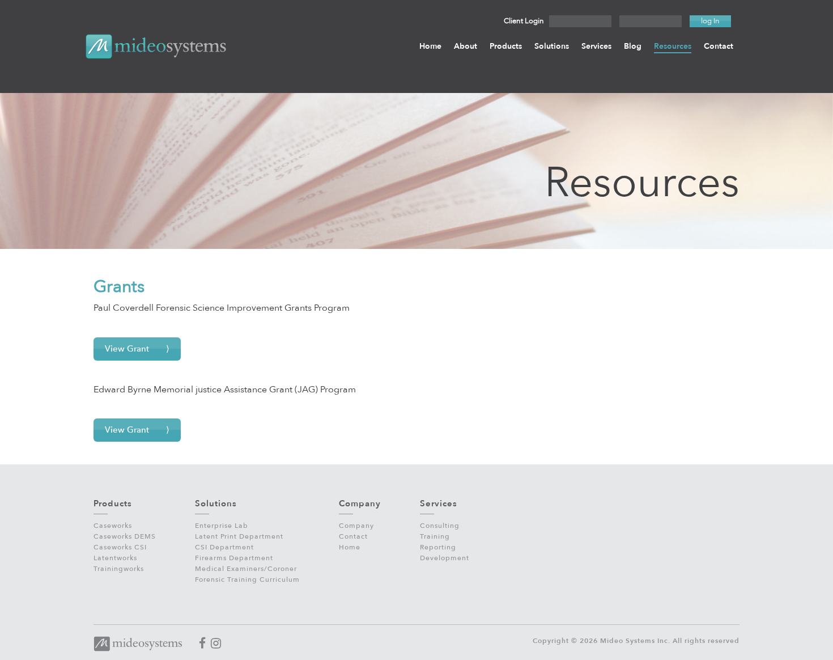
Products (506, 46)
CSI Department (224, 547)
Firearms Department (234, 557)
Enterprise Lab (221, 525)
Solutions (551, 46)
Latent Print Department (239, 536)
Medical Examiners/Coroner (246, 568)
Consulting (440, 525)
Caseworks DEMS (125, 536)
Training (435, 536)
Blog (632, 46)
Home (430, 46)
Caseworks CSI (120, 547)
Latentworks (115, 557)
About (465, 46)
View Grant (127, 348)
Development (444, 557)
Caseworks (113, 525)
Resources (672, 46)
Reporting (438, 547)
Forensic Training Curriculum (247, 579)
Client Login (524, 21)
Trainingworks (119, 568)
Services (596, 46)
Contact (718, 46)
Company (356, 525)
